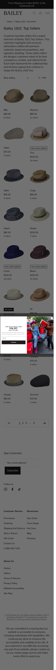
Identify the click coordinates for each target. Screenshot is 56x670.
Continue (13, 342)
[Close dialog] (52, 318)
